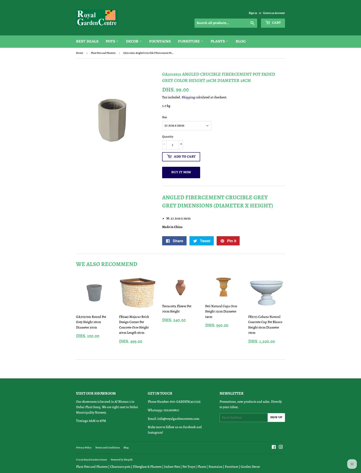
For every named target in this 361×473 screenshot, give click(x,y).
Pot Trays (188, 466)
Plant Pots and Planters (103, 53)
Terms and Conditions (107, 447)
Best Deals (87, 41)
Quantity (167, 137)
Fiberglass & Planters (147, 466)
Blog (241, 41)
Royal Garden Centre (95, 459)
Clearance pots (120, 466)
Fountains (160, 41)
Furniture (189, 41)
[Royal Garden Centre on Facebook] (274, 447)
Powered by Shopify (122, 459)
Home (79, 53)
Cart (276, 23)
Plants (218, 41)
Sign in (253, 13)
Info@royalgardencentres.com (178, 419)
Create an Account (274, 13)
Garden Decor (250, 466)
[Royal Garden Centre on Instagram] (281, 447)
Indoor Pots (172, 466)
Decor (132, 41)
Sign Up (276, 417)
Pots (111, 41)
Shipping (188, 97)
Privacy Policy (84, 447)
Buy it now (181, 172)
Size (164, 117)
